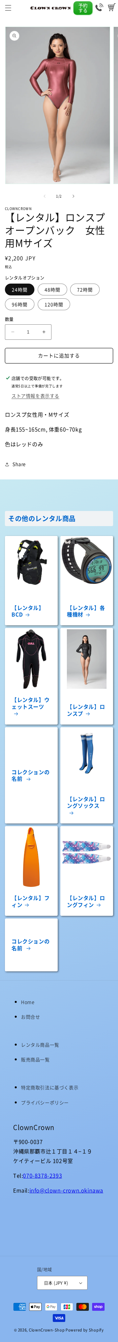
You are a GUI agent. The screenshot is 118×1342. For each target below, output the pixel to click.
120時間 (54, 304)
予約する (83, 7)
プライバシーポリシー (45, 1102)
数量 (9, 319)
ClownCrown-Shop (47, 1329)
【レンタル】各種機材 (86, 611)
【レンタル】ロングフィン (86, 901)
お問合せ (30, 1016)
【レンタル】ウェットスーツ (30, 703)
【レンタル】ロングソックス (86, 803)
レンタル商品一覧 (40, 1044)
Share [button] (19, 464)
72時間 (85, 289)
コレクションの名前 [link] (30, 775)
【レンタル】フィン (30, 901)
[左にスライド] (44, 196)
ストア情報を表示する (35, 395)
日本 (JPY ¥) (56, 1283)
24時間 (20, 289)
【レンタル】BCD (27, 611)
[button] (8, 8)
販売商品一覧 (35, 1059)
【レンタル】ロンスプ (86, 710)
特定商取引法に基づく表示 (49, 1087)
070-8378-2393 (42, 1175)
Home (27, 1002)
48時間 (52, 289)
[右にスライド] (73, 196)
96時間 (20, 304)
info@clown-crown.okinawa (66, 1190)
